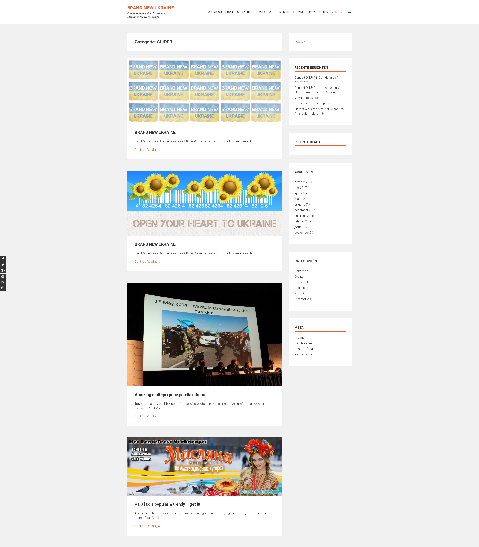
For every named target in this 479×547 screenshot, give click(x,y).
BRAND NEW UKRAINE (155, 132)
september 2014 (305, 232)
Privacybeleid (318, 11)
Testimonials (285, 11)
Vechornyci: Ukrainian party (312, 103)
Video (302, 11)
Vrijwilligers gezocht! (308, 98)
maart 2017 (302, 199)
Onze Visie (301, 271)
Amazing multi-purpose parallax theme (171, 394)
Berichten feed (304, 343)
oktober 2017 (303, 182)
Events (247, 11)
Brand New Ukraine (150, 7)
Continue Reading (148, 149)
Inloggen (300, 337)
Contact (338, 11)
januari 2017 (302, 204)
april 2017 (301, 193)
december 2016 (305, 210)
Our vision (215, 11)
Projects (232, 11)
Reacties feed (304, 349)
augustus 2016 (304, 216)
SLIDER (299, 293)
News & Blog (264, 11)
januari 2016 (302, 227)
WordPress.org (304, 354)
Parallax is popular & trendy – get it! (167, 504)
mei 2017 (301, 187)
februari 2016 (303, 221)
